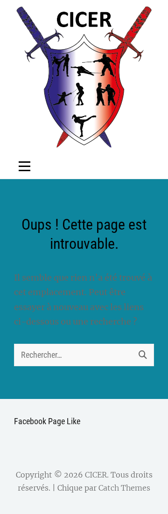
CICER (96, 474)
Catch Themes (124, 487)
